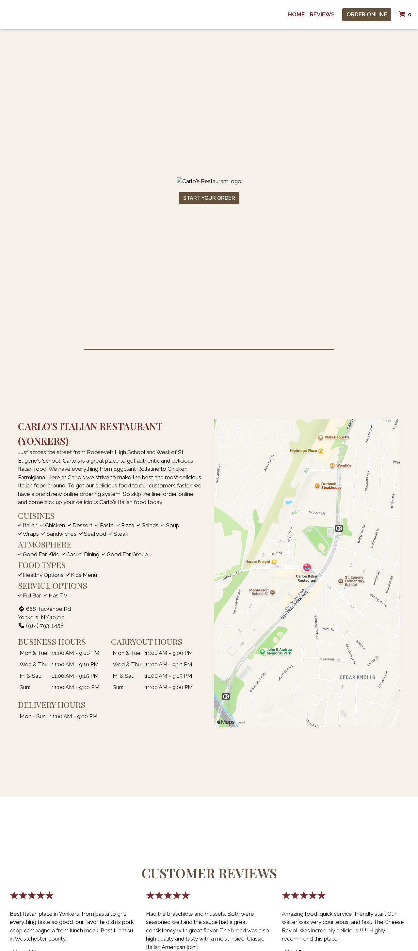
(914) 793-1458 (45, 625)
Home (296, 14)
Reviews (322, 14)
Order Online (366, 14)
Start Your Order (209, 198)
